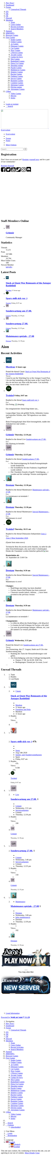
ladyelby (9, 267)
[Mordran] (9, 362)
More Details (30, 1153)
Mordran (8, 290)
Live (17, 795)
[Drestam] (9, 480)
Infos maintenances (22, 917)
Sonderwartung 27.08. (17, 323)
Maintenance (20, 902)
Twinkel (8, 303)
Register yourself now (30, 159)
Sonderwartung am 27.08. (19, 311)
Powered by (15, 1017)
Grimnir (10, 232)
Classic (18, 691)
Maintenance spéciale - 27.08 (20, 336)
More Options (11, 145)
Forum (8, 138)
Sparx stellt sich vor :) (16, 298)
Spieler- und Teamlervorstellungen (28, 755)
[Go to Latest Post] (13, 774)
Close (37, 1153)
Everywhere (5, 130)
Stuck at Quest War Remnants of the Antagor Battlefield (29, 697)
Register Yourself (7, 166)
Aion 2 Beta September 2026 (17, 538)
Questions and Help (23, 709)
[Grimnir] (9, 430)
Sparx (17, 750)
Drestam (8, 341)
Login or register (12, 104)
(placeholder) (16, 1127)
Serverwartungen (22, 810)
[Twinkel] (9, 391)
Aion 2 (43, 534)
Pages (8, 141)
